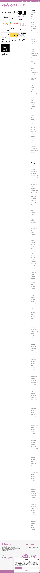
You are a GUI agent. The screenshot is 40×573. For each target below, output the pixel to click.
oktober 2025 (34, 303)
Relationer (33, 113)
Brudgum (33, 39)
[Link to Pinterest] (25, 5)
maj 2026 (33, 288)
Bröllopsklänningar (35, 30)
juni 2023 (33, 363)
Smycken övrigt (34, 123)
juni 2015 (33, 527)
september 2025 (34, 305)
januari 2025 (33, 322)
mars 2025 (33, 318)
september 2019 (34, 448)
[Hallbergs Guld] (5, 48)
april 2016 (33, 514)
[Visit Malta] (14, 23)
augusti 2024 (33, 333)
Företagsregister (34, 53)
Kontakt (32, 89)
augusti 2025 (33, 308)
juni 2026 (33, 286)
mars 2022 (33, 393)
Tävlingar (33, 138)
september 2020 (34, 425)
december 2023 (34, 350)
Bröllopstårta (34, 184)
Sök (32, 125)
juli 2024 (33, 335)
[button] (38, 559)
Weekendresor (34, 159)
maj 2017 (33, 497)
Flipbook (33, 49)
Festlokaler (33, 198)
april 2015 (33, 531)
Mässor (32, 230)
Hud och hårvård (34, 72)
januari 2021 (33, 418)
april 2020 (33, 433)
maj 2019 (33, 457)
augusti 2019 (33, 450)
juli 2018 (33, 476)
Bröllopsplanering (35, 32)
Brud (32, 37)
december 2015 (34, 521)
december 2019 (34, 442)
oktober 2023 (33, 354)
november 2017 (34, 491)
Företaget (33, 51)
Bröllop (19, 1)
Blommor (33, 169)
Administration (10, 571)
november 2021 (34, 401)
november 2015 (34, 523)
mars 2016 (33, 517)
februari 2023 (33, 372)
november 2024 (34, 327)
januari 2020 (33, 440)
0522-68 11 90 (29, 546)
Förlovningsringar (34, 200)
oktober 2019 (33, 446)
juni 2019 (33, 455)
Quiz (32, 248)
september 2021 (34, 406)
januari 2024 (33, 348)
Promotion (33, 246)
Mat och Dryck (34, 100)
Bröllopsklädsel (34, 175)
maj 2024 (33, 340)
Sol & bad (33, 127)
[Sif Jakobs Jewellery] (22, 35)
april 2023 (33, 367)
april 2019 (33, 459)
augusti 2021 (33, 408)
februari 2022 (33, 395)
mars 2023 (33, 369)
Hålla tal (33, 207)
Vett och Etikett (34, 150)
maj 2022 (33, 391)
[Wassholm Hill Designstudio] (5, 34)
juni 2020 (33, 429)
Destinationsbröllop (35, 192)
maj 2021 (33, 414)
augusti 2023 (33, 359)
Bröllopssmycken (34, 182)
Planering (33, 244)
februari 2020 (34, 438)
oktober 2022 (33, 380)
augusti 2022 (33, 384)
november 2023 (34, 352)
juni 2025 (33, 312)
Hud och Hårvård (34, 216)
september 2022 (34, 382)
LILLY (21, 29)
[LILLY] (22, 25)
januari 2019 (33, 463)
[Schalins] (22, 14)
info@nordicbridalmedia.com (33, 547)
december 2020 (34, 421)
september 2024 (34, 331)
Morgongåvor (34, 102)
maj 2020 (33, 431)
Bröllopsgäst (33, 28)
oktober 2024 (33, 329)
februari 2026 (34, 295)
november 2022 (34, 378)
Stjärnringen (6, 30)
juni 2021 (33, 412)
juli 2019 (33, 453)
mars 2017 (33, 502)
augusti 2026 (33, 284)
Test (32, 140)
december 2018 (34, 465)
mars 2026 (33, 293)
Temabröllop (33, 261)
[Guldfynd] (14, 36)
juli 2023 (33, 361)
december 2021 (34, 399)
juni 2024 (33, 337)
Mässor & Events (34, 98)
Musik (32, 240)
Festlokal (33, 47)
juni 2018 (33, 478)
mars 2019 (33, 461)
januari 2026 (33, 297)
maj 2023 (33, 365)
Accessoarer (33, 12)
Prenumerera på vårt (7, 557)
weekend (33, 278)
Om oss (30, 1)
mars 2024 (33, 344)
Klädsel (32, 87)
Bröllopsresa (33, 35)
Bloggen (33, 16)
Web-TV (32, 157)
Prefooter (33, 108)
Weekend (33, 276)
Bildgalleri (33, 167)
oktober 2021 (33, 404)
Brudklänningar (34, 41)
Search (32, 115)
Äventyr (32, 14)
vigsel (32, 270)
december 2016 (34, 504)
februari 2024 (33, 346)
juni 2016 (33, 510)
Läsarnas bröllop (34, 93)
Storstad (33, 129)
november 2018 (34, 467)
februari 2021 (33, 416)
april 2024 (33, 342)
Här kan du (8, 558)
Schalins (21, 19)
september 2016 (34, 508)
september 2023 (34, 357)
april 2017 (33, 499)
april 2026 (33, 291)
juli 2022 (33, 386)
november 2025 (34, 301)
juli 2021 (32, 410)
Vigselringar (33, 152)
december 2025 (34, 299)
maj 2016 (33, 512)
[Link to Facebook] (21, 5)
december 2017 (34, 489)
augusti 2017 (33, 495)
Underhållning (34, 148)
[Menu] (37, 4)
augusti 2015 (33, 525)
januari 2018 (33, 487)
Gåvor (32, 61)
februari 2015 (33, 534)
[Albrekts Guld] (14, 13)
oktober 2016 (33, 506)
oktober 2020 (34, 423)
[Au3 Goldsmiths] (5, 12)
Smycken (33, 117)
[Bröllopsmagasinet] (9, 4)
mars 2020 (33, 436)
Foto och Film (34, 55)
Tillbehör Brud (34, 142)
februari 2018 (33, 485)
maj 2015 (33, 529)
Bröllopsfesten (34, 26)
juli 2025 (33, 310)
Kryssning (33, 91)
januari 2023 (33, 374)
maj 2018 (33, 480)
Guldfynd (13, 40)
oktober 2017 (33, 493)
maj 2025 (33, 314)
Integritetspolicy (26, 570)
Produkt (32, 110)
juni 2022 (33, 389)
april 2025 (33, 316)
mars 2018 (33, 482)
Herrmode (33, 70)
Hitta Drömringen (34, 214)
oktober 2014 (33, 536)
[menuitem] (19, 1)
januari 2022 (33, 397)
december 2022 (34, 376)
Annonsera (24, 1)
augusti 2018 (33, 474)
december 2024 (34, 325)
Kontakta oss (36, 1)
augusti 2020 (33, 427)
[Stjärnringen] (5, 25)
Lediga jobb (33, 96)
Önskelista (33, 106)
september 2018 (34, 472)
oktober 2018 (33, 470)
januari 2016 (33, 519)
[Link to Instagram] (23, 5)
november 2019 (34, 444)
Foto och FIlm (34, 202)
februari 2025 (34, 320)
